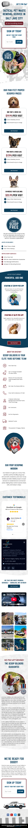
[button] (4, 524)
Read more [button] (10, 529)
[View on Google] (8, 519)
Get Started (14, 131)
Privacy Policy (18, 826)
